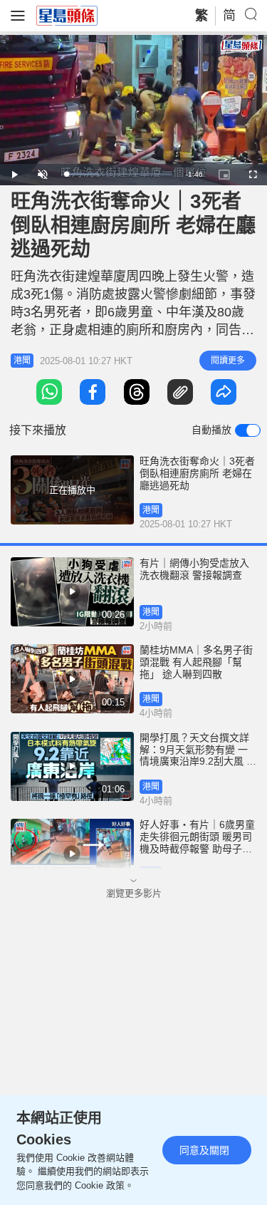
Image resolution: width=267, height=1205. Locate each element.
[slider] (118, 174)
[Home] (67, 15)
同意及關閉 (204, 1150)
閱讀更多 (228, 361)
